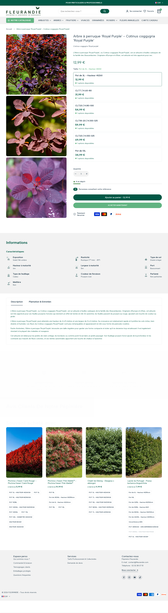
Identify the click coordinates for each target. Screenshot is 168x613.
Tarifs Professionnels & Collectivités (82, 559)
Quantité (77, 171)
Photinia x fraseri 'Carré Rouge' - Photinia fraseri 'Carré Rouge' (22, 484)
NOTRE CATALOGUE (21, 22)
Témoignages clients (21, 567)
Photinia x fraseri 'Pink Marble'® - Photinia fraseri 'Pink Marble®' (62, 484)
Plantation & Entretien (40, 303)
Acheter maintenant (117, 207)
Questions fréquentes (22, 575)
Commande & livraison (22, 563)
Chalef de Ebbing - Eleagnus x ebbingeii (101, 484)
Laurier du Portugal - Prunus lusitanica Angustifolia (139, 484)
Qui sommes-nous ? (21, 559)
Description (17, 303)
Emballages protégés (22, 571)
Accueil (9, 31)
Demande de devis (75, 563)
